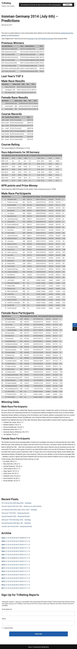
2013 (3, 581)
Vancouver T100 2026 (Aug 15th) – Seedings (16, 520)
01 (6, 538)
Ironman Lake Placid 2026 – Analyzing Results (16, 526)
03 (10, 538)
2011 (3, 588)
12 (29, 541)
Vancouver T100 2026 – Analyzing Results (15, 513)
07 (19, 538)
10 (25, 541)
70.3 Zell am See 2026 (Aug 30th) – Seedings (16, 503)
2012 (3, 585)
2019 (3, 561)
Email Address (7, 609)
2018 (3, 565)
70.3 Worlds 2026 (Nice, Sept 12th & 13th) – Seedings (19, 510)
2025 (3, 541)
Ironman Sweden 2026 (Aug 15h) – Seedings (16, 523)
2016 (3, 571)
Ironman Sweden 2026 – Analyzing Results (15, 516)
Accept (67, 5)
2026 (3, 538)
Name (4, 619)
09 (23, 541)
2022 (3, 551)
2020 (3, 558)
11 (27, 541)
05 (14, 538)
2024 (3, 545)
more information (56, 4)
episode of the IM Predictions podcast (41, 39)
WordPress (45, 647)
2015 (3, 575)
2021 (3, 555)
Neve (30, 647)
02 (8, 538)
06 (17, 538)
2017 (3, 568)
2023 (3, 548)
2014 (3, 578)
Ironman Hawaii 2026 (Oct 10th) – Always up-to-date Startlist (21, 506)
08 (21, 538)
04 (12, 538)
